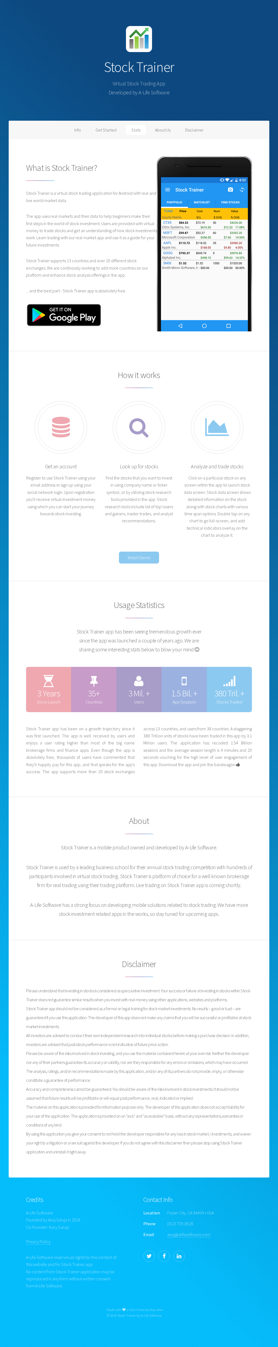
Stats (135, 130)
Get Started (106, 130)
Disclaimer (194, 130)
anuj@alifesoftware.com (188, 1234)
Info (77, 130)
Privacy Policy (38, 1241)
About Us (162, 130)
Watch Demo (139, 557)
